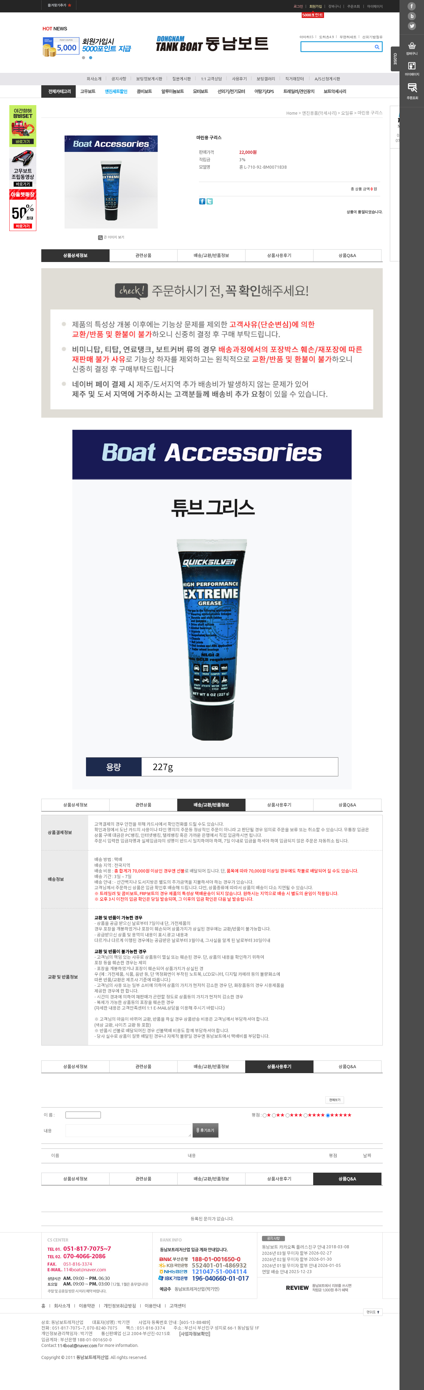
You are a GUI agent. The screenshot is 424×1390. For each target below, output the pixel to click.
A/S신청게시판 (327, 79)
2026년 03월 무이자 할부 (285, 1253)
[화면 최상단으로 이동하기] (373, 1311)
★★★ (296, 1114)
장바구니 (334, 6)
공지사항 (118, 79)
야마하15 (306, 37)
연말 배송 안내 (275, 1272)
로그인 (298, 6)
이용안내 (153, 1306)
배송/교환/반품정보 (211, 255)
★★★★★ (341, 1114)
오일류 (347, 113)
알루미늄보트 (172, 91)
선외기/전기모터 (231, 91)
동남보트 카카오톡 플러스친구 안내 (293, 1247)
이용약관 (87, 1306)
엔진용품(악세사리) (319, 113)
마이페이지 (375, 6)
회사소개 (94, 79)
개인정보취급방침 (120, 1306)
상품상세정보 (75, 255)
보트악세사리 (335, 91)
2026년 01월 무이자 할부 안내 (289, 1265)
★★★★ (316, 1114)
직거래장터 (294, 79)
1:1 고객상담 (211, 79)
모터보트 (200, 91)
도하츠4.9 (326, 37)
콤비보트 (144, 91)
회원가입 (315, 6)
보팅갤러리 (266, 79)
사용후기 (239, 79)
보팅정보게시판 (149, 79)
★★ (280, 1114)
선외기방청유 (372, 37)
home (292, 113)
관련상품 (143, 255)
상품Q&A (347, 255)
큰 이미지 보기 (114, 237)
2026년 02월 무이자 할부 (285, 1259)
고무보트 (87, 91)
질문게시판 (181, 79)
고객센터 (177, 1306)
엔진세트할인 (116, 91)
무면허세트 (348, 37)
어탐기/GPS (264, 91)
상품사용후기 (279, 255)
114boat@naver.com (77, 1345)
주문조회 (353, 6)
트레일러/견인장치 (298, 91)
